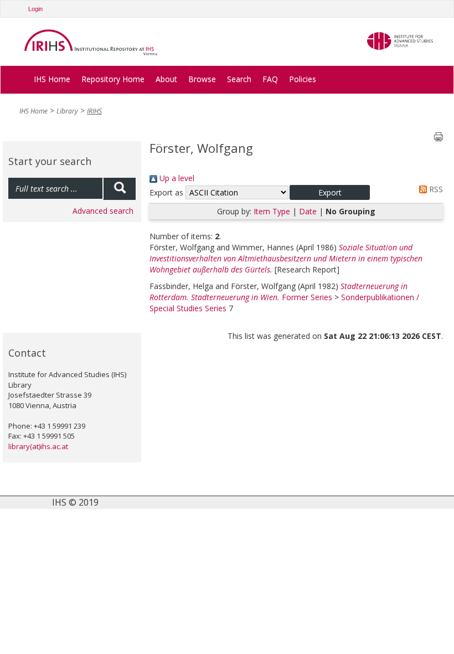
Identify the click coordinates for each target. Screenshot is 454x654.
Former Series (307, 297)
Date (308, 211)
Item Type (272, 211)
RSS (435, 189)
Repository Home (113, 79)
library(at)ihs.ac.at (38, 446)
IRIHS (94, 111)
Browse (202, 79)
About (166, 79)
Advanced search (103, 210)
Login (35, 9)
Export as (166, 192)
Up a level (175, 178)
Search (239, 79)
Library (67, 111)
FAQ (270, 79)
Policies (302, 79)
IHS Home (52, 79)
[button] (330, 192)
